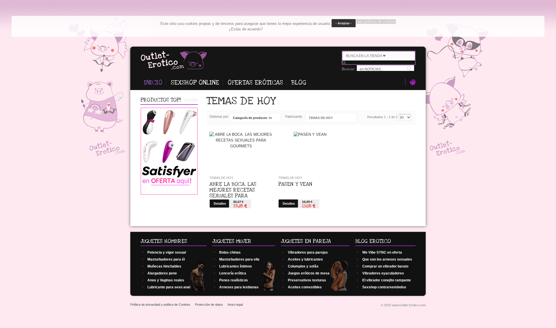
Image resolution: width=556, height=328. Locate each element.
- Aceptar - (344, 23)
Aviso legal (235, 304)
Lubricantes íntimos (235, 266)
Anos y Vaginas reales (165, 280)
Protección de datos (209, 304)
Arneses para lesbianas (239, 287)
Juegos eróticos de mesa (309, 273)
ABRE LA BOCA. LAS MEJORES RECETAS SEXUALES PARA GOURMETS (232, 192)
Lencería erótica (232, 273)
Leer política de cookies (376, 21)
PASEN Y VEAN (295, 184)
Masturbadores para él (166, 259)
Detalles (220, 203)
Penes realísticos (233, 280)
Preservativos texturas (307, 280)
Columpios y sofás (303, 266)
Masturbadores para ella (239, 259)
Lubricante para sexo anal (168, 287)
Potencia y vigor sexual (166, 252)
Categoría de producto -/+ (252, 118)
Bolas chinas (230, 252)
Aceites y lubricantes (305, 259)
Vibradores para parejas (308, 252)
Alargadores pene (162, 273)
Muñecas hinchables (164, 266)
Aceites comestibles (305, 287)
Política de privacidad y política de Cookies (160, 304)
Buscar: (349, 69)
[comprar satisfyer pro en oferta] (169, 193)
